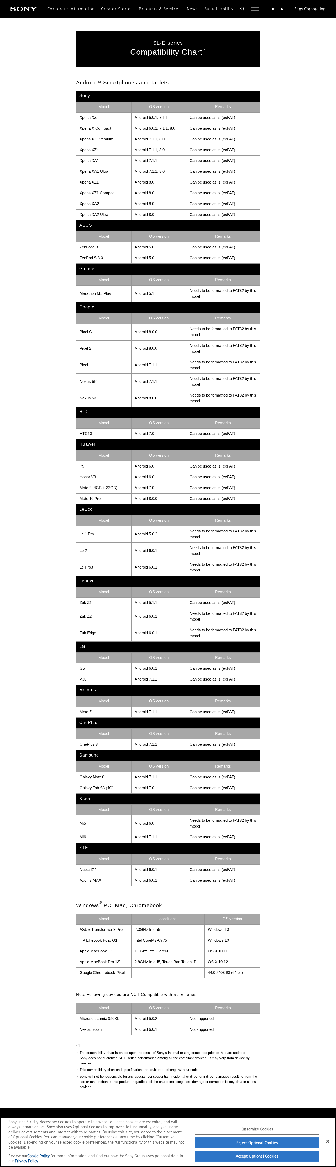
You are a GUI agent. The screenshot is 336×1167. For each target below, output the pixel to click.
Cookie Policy (39, 1156)
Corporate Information (71, 9)
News (192, 9)
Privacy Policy (26, 1161)
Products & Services (160, 9)
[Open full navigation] (255, 9)
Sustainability (219, 9)
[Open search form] (242, 9)
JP (273, 9)
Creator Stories (117, 9)
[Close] (327, 1141)
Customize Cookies (257, 1129)
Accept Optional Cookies (257, 1156)
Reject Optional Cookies (257, 1142)
